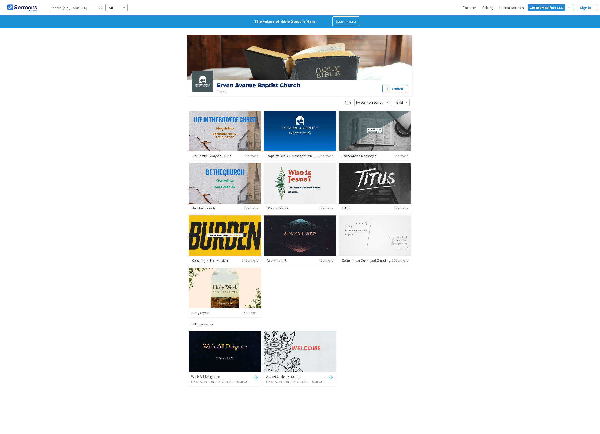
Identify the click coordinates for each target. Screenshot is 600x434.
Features (469, 7)
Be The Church (203, 208)
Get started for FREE (546, 7)
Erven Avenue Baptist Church (211, 382)
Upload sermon (511, 7)
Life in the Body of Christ (211, 155)
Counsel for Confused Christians (367, 260)
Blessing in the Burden (210, 260)
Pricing (488, 7)
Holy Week (200, 312)
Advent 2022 (276, 260)
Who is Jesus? (278, 208)
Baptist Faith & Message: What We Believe (300, 155)
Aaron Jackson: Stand (283, 376)
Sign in (585, 7)
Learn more (346, 21)
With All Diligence (205, 376)
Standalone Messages (359, 155)
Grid (399, 102)
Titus (346, 208)
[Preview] (255, 377)
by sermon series (369, 102)
